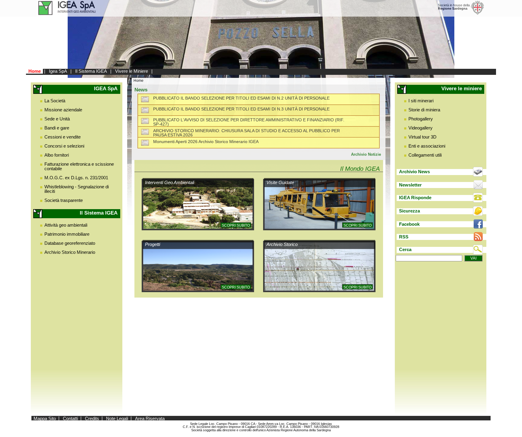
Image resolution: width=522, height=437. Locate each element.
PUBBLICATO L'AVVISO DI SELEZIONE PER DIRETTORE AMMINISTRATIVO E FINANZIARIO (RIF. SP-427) (248, 122)
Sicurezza (409, 210)
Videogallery (420, 127)
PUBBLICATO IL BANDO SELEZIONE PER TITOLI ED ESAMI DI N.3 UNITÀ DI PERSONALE (241, 109)
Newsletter (410, 184)
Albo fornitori (56, 155)
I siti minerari (420, 100)
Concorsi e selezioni (64, 145)
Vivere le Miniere (131, 71)
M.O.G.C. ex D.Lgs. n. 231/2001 (76, 177)
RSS (403, 236)
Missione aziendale (63, 109)
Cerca (405, 249)
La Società (54, 100)
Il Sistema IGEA (91, 71)
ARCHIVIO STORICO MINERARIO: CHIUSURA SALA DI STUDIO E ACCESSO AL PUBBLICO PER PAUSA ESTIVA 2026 (246, 133)
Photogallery (420, 118)
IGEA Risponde (415, 197)
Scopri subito (236, 225)
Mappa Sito (45, 418)
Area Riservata (150, 418)
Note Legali (117, 418)
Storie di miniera (424, 109)
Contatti (70, 418)
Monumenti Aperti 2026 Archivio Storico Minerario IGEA (206, 141)
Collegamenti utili (425, 155)
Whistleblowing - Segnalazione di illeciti (76, 189)
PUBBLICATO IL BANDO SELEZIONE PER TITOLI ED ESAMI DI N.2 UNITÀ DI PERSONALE (241, 98)
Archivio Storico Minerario (69, 252)
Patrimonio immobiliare (66, 234)
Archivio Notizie (366, 154)
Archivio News (414, 171)
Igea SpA (58, 71)
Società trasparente (63, 200)
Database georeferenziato (69, 243)
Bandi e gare (56, 127)
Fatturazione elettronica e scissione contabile (79, 166)
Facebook (409, 224)
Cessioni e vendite (62, 136)
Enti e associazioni (426, 145)
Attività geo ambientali (65, 225)
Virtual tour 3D (422, 136)
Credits (92, 418)
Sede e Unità (57, 118)
